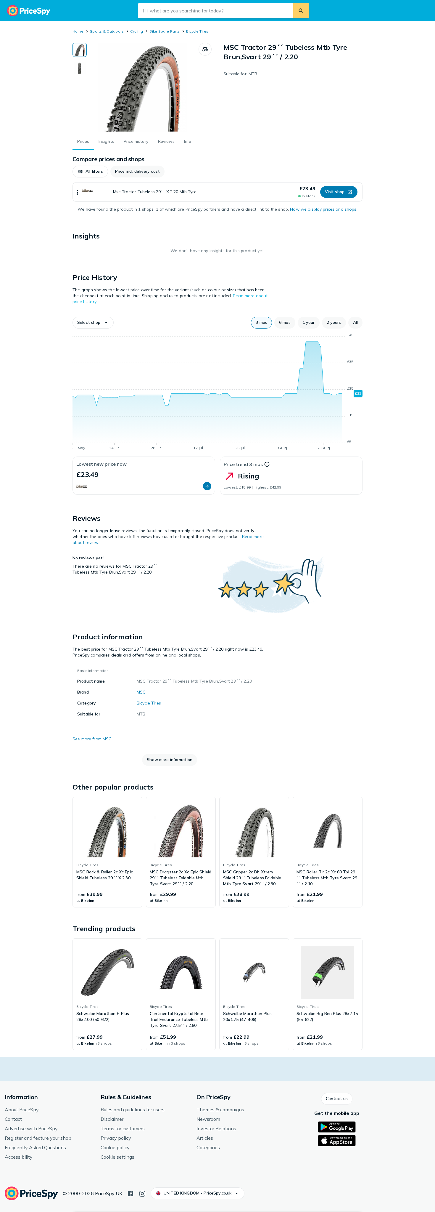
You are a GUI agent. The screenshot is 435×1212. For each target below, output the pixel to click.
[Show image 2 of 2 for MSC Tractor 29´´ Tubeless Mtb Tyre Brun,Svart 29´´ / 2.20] (79, 68)
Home (77, 31)
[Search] (301, 10)
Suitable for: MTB (240, 73)
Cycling (136, 31)
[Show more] (77, 192)
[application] (217, 392)
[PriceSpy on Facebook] (130, 1193)
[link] (107, 852)
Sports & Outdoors (107, 31)
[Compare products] (205, 49)
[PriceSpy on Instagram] (142, 1193)
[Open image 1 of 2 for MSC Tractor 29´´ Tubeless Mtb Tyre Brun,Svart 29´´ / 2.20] (143, 87)
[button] (90, 171)
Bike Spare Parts (164, 31)
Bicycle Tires (197, 31)
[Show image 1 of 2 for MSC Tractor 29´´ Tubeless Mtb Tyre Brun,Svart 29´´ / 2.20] (79, 50)
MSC (141, 692)
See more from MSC (91, 739)
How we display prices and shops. (323, 209)
